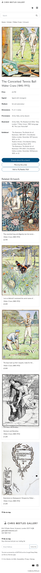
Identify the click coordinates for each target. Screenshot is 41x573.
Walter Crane (17, 22)
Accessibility (20, 559)
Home (4, 22)
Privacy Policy (34, 552)
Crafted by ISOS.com (33, 571)
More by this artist (20, 164)
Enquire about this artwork (20, 160)
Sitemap (32, 559)
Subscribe (34, 547)
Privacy (27, 559)
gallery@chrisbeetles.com (9, 530)
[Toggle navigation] (37, 7)
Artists (9, 22)
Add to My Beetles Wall (20, 169)
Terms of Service (8, 555)
